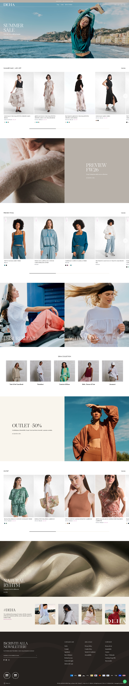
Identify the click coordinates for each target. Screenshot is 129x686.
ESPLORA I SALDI (8, 37)
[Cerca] (115, 5)
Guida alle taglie (68, 661)
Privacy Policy (88, 646)
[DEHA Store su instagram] (6, 660)
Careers (107, 652)
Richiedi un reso (68, 658)
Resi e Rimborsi (68, 655)
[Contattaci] (118, 5)
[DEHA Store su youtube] (9, 659)
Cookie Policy (88, 649)
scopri (6, 592)
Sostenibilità (108, 649)
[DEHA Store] (9, 4)
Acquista (71, 342)
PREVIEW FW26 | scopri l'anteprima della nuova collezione (64, 1)
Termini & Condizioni (90, 652)
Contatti (66, 649)
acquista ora (16, 433)
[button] (125, 96)
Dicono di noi (108, 646)
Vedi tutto (123, 68)
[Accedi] (121, 5)
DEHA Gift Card (68, 664)
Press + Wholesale (109, 655)
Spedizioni (67, 652)
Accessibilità (88, 655)
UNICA (49, 515)
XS (13, 112)
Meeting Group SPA (110, 658)
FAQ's (66, 646)
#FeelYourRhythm (8, 619)
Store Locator (108, 661)
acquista (6, 342)
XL (54, 112)
